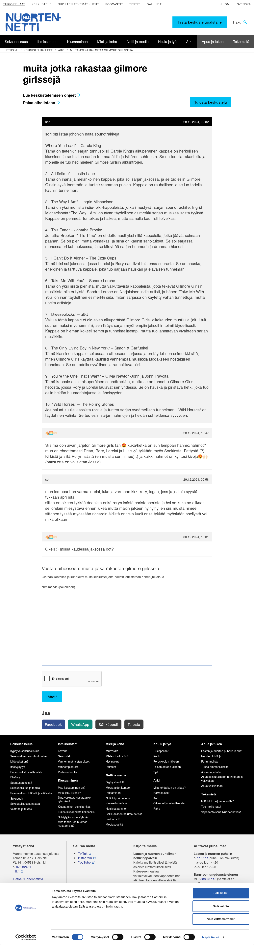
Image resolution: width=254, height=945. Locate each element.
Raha (156, 808)
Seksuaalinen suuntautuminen (29, 756)
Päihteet (111, 767)
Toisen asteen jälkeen (167, 767)
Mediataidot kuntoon (118, 787)
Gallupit (154, 4)
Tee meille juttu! (211, 806)
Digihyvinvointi (115, 782)
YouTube (84, 862)
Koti (155, 798)
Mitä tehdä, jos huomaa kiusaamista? (73, 824)
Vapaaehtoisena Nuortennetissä (221, 812)
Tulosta (134, 724)
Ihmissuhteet (67, 744)
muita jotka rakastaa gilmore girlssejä (101, 50)
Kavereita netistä (116, 803)
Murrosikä (112, 751)
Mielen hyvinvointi (117, 756)
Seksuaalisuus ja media (25, 788)
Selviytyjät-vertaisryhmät (73, 817)
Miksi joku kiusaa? (69, 793)
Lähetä (52, 696)
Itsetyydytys (17, 767)
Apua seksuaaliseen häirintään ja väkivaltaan (222, 779)
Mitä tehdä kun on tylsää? (169, 787)
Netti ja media (116, 775)
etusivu (12, 50)
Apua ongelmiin (211, 772)
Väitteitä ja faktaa (21, 809)
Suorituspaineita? (21, 783)
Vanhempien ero (68, 767)
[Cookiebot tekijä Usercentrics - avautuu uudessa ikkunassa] (25, 937)
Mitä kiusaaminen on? (72, 787)
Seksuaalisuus (21, 744)
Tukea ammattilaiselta (215, 767)
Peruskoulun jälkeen (166, 761)
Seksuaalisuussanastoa (25, 804)
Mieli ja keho (115, 744)
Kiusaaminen (68, 780)
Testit (134, 4)
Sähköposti (108, 724)
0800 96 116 (207, 879)
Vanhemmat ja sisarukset (73, 761)
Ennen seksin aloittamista (26, 772)
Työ (155, 772)
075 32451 (23, 867)
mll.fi (16, 871)
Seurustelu (64, 756)
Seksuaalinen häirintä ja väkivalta (31, 793)
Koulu (157, 756)
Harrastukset (161, 793)
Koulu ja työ (162, 744)
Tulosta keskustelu (210, 102)
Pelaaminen (113, 793)
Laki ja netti (113, 819)
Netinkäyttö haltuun (118, 798)
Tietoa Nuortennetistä (28, 879)
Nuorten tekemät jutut (78, 4)
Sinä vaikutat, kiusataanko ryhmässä (74, 799)
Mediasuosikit (114, 824)
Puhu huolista (209, 761)
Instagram (85, 858)
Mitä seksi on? (19, 761)
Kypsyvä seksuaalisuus (24, 751)
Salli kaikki (221, 893)
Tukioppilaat (14, 4)
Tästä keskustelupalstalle (199, 22)
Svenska (244, 4)
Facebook (53, 724)
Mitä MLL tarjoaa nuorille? (217, 801)
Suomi (225, 4)
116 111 (203, 858)
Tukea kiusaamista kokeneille (76, 812)
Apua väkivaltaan (212, 786)
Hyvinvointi (112, 761)
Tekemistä (208, 794)
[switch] (117, 937)
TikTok (83, 853)
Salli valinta (221, 906)
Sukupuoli (16, 798)
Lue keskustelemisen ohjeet (50, 95)
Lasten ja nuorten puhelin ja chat (221, 751)
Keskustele (41, 4)
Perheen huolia (67, 772)
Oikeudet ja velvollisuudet (169, 803)
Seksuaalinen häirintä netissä (124, 814)
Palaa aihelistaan (39, 102)
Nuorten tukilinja (211, 756)
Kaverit (62, 751)
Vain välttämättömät (221, 919)
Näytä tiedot (210, 937)
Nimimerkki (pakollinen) (58, 587)
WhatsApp (80, 724)
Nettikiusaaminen (116, 808)
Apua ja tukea (211, 744)
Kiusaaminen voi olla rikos (74, 806)
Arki (61, 50)
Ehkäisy (15, 777)
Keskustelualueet (38, 50)
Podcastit (114, 4)
